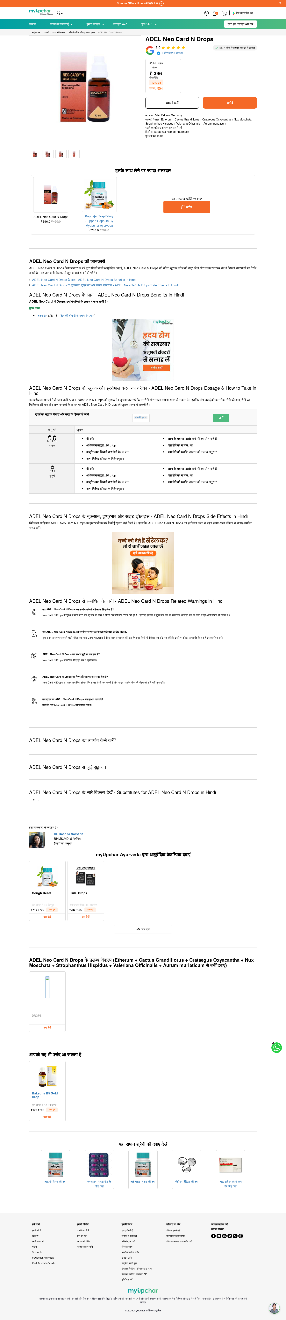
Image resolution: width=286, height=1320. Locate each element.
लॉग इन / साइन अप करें (240, 24)
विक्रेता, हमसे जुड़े (129, 1263)
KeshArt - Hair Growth (43, 1263)
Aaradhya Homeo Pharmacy (171, 132)
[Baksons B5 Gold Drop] (47, 1075)
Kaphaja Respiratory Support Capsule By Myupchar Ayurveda (99, 221)
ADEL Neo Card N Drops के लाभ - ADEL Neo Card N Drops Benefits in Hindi (84, 279)
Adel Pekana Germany (168, 115)
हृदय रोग (42, 315)
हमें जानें (36, 1224)
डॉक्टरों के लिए (173, 1224)
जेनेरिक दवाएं (127, 1246)
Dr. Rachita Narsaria (68, 834)
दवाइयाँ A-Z (120, 24)
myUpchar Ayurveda (43, 1257)
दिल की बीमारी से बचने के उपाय (77, 315)
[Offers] (206, 13)
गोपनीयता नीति (83, 1230)
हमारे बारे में (36, 1230)
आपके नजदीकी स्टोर (130, 1252)
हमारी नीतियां (83, 1224)
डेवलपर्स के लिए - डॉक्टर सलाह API (137, 1268)
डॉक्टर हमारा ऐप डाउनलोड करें (179, 1241)
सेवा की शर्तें (82, 1235)
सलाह (32, 24)
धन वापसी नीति (83, 1241)
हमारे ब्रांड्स (93, 24)
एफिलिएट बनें (127, 1279)
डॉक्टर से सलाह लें (129, 1235)
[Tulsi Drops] (86, 875)
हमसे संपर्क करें (38, 1241)
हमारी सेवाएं (127, 1224)
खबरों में (35, 1235)
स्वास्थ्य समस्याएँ (59, 24)
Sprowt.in (37, 1252)
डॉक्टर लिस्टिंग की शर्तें (175, 1235)
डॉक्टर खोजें (127, 1257)
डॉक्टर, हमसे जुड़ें (173, 1230)
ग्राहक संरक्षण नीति (85, 1246)
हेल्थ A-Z (147, 24)
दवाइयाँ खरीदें (127, 1230)
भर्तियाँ (34, 1246)
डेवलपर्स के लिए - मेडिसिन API (134, 1274)
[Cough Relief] (47, 875)
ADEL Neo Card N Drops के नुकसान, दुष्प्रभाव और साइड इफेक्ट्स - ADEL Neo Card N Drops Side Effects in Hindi (105, 285)
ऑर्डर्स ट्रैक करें (128, 1241)
